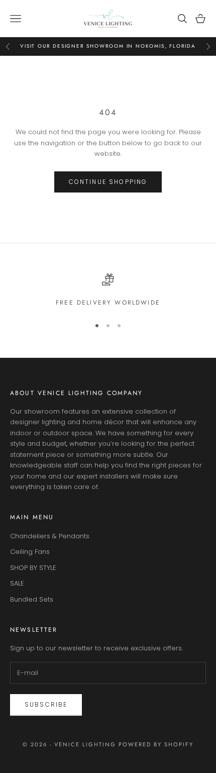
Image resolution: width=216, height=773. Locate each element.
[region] (108, 290)
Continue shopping (108, 181)
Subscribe (46, 704)
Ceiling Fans (30, 551)
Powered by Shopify (156, 744)
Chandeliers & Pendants (49, 536)
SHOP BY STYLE (33, 567)
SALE (17, 583)
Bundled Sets (31, 599)
